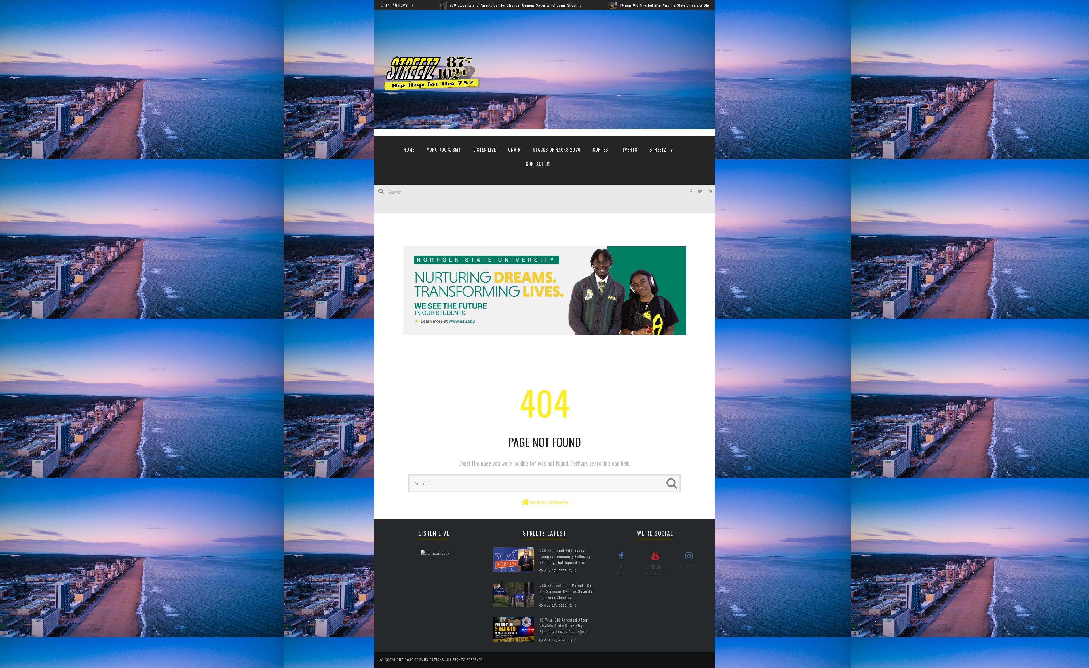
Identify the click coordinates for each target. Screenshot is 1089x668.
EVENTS (630, 149)
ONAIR (514, 149)
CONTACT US (538, 163)
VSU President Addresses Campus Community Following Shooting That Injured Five (565, 556)
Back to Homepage (549, 501)
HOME (409, 149)
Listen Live (484, 149)
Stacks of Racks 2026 (557, 149)
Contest (602, 149)
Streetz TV (661, 149)
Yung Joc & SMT (444, 149)
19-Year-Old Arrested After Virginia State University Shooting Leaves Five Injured (579, 5)
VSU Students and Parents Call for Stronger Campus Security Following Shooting (566, 591)
